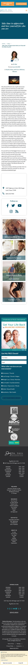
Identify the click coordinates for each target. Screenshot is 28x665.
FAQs (14, 510)
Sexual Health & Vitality (14, 237)
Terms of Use (11, 643)
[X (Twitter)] (18, 609)
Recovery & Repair (14, 258)
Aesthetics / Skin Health (9, 392)
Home (3, 43)
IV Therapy (14, 493)
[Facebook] (7, 609)
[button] (7, 4)
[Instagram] (10, 609)
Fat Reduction (14, 300)
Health (8, 69)
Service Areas (14, 612)
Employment (14, 543)
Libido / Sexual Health (9, 389)
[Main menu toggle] (26, 10)
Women (14, 71)
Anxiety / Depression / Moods (11, 386)
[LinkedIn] (16, 609)
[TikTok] (12, 609)
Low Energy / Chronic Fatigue (11, 376)
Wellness (21, 69)
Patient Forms (14, 504)
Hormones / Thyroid (8, 373)
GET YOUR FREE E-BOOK (11, 398)
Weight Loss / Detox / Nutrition (11, 379)
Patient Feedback (14, 505)
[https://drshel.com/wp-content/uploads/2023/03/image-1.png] (14, 410)
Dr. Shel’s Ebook (14, 502)
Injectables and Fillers (14, 519)
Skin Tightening (14, 521)
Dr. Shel (14, 532)
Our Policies (14, 507)
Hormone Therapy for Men (14, 488)
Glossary (14, 508)
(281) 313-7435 (15, 461)
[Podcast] (20, 609)
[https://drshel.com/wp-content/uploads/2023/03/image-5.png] (14, 436)
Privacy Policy (9, 646)
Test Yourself (14, 501)
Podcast (14, 538)
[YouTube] (14, 609)
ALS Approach (14, 511)
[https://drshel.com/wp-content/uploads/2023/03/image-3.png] (14, 423)
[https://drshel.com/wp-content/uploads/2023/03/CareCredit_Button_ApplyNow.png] (14, 442)
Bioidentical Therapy (14, 491)
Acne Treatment (14, 524)
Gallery (14, 541)
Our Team (14, 535)
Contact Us (19, 646)
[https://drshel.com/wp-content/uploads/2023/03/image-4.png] (14, 429)
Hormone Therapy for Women (14, 490)
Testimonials (14, 540)
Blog (8, 43)
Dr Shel (15, 64)
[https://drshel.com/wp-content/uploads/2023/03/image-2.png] (14, 417)
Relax (11, 69)
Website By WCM (14, 648)
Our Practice (14, 533)
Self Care (16, 69)
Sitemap (18, 643)
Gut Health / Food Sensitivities (11, 382)
